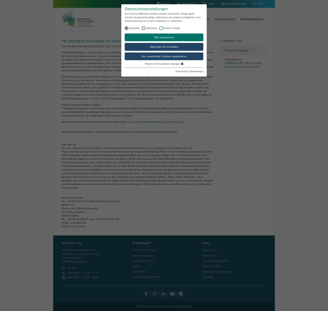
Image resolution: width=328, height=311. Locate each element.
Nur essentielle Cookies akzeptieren (164, 56)
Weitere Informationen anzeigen (163, 63)
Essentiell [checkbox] (134, 28)
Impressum (181, 71)
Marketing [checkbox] (151, 28)
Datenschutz (196, 71)
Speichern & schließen (164, 47)
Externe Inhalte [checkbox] (172, 28)
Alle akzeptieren (164, 37)
